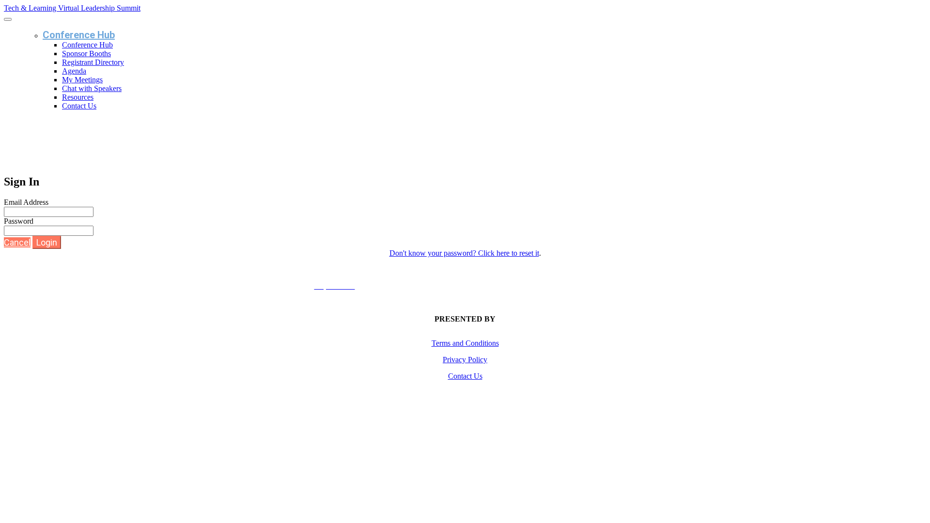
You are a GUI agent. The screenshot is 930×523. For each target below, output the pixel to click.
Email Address (26, 202)
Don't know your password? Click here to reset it (464, 253)
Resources (77, 97)
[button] (17, 242)
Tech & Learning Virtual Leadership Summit (72, 8)
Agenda (74, 71)
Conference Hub (79, 35)
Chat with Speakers (92, 88)
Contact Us (79, 106)
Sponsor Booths (86, 53)
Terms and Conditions (465, 343)
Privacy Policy (465, 359)
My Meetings (82, 80)
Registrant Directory (93, 62)
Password (18, 221)
